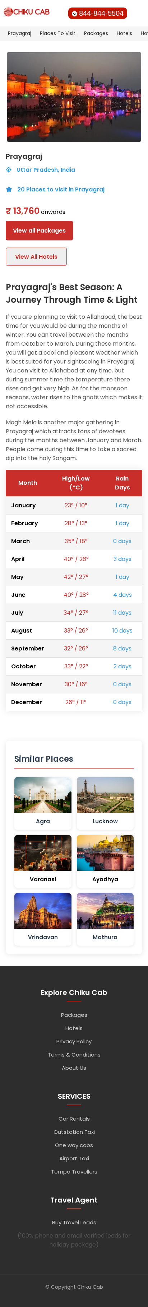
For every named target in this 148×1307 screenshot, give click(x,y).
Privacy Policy (74, 1041)
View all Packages (39, 230)
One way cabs (74, 1145)
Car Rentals (74, 1118)
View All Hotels (36, 257)
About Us (74, 1068)
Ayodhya (105, 879)
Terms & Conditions (74, 1054)
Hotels (124, 33)
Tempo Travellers (74, 1171)
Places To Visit (57, 33)
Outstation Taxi (74, 1132)
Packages (96, 33)
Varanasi (43, 879)
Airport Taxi (74, 1158)
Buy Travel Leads (74, 1222)
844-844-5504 (101, 13)
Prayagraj (19, 33)
